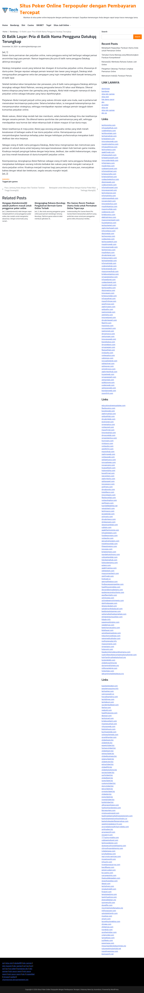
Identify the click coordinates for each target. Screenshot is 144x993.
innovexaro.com (108, 293)
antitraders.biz (107, 829)
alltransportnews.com (110, 805)
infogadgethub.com (109, 128)
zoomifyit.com (107, 393)
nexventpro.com (108, 476)
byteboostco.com (108, 215)
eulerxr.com (106, 565)
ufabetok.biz (106, 794)
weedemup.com (108, 625)
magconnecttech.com (110, 573)
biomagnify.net (108, 954)
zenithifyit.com (107, 449)
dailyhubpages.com (109, 603)
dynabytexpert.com (109, 320)
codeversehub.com (109, 266)
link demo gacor (108, 99)
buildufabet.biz (108, 802)
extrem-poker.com (109, 870)
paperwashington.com (110, 622)
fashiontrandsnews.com (111, 808)
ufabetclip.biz (107, 743)
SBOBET (40, 25)
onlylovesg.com (108, 598)
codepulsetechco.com (110, 179)
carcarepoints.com (109, 875)
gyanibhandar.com (109, 737)
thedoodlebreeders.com (111, 878)
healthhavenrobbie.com (111, 587)
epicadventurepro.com (110, 541)
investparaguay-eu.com (111, 865)
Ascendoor (97, 989)
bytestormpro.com (109, 552)
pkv (103, 102)
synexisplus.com (108, 424)
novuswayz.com (108, 484)
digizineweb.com (108, 182)
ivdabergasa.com (108, 851)
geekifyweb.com (108, 152)
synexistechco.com (109, 438)
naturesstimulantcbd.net (111, 949)
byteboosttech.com (109, 721)
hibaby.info (106, 619)
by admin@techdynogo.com (30, 46)
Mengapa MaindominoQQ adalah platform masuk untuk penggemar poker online (17, 206)
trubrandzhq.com (108, 470)
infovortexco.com (108, 231)
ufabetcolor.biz (107, 762)
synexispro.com (108, 647)
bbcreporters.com (108, 810)
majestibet (30, 974)
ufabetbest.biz (107, 778)
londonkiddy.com (108, 660)
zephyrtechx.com (108, 479)
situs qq (105, 108)
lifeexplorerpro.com (109, 546)
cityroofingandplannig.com (112, 848)
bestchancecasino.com (111, 628)
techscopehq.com (109, 288)
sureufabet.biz (107, 781)
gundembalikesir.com (110, 705)
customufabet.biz (109, 783)
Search (104, 32)
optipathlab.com (108, 416)
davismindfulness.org (110, 665)
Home (5, 25)
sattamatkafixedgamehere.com (114, 614)
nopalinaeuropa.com (110, 951)
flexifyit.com (106, 323)
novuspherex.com (109, 462)
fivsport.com (106, 892)
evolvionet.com (108, 422)
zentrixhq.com (107, 315)
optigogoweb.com (109, 388)
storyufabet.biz (108, 786)
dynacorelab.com (108, 435)
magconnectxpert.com (110, 220)
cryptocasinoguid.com (110, 813)
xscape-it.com (107, 835)
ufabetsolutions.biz (109, 770)
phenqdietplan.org (109, 900)
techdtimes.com (108, 699)
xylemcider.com (108, 935)
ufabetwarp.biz (108, 740)
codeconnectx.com (109, 185)
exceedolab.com (108, 514)
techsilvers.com (108, 886)
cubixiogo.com (107, 358)
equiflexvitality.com (109, 595)
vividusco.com (107, 443)
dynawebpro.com (108, 345)
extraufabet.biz (108, 764)
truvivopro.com (108, 441)
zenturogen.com (108, 336)
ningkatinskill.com (109, 889)
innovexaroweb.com (110, 247)
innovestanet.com (109, 317)
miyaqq (6, 977)
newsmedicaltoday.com (111, 638)
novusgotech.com (109, 328)
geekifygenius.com (109, 568)
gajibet (13, 977)
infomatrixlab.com (109, 263)
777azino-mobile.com (110, 837)
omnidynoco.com (108, 369)
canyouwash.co (108, 694)
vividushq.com (107, 353)
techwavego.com (108, 236)
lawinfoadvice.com (109, 897)
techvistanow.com (109, 193)
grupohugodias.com (110, 881)
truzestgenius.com (109, 223)
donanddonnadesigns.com (112, 590)
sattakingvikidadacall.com (112, 609)
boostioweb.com (108, 411)
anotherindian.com (109, 932)
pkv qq (104, 113)
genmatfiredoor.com (110, 582)
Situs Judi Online (61, 25)
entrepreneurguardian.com (112, 617)
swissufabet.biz (108, 754)
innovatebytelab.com (110, 160)
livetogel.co (106, 579)
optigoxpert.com (108, 481)
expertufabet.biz (108, 745)
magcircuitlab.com (109, 209)
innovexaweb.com (109, 339)
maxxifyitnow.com (109, 301)
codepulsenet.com (109, 282)
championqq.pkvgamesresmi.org (15, 980)
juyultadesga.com (109, 854)
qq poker (105, 105)
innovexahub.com (109, 433)
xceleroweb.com (108, 385)
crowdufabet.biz (108, 800)
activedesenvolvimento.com (113, 600)
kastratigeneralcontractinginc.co (114, 819)
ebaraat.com (107, 716)
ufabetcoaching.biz (109, 663)
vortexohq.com (107, 538)
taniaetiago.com (108, 938)
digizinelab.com (108, 233)
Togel (48, 25)
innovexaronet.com (109, 190)
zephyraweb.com (108, 454)
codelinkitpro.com (109, 131)
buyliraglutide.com (109, 732)
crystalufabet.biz (108, 791)
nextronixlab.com (108, 312)
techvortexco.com (109, 150)
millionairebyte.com (109, 668)
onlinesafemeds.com (110, 735)
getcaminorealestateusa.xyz (113, 674)
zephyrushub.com (109, 414)
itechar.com (106, 707)
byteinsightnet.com (109, 177)
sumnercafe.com (108, 902)
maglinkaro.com (108, 252)
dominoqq (106, 89)
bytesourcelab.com (109, 296)
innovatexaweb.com (110, 141)
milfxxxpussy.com (109, 911)
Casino (31, 25)
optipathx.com (107, 309)
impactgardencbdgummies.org (114, 946)
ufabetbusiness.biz (109, 756)
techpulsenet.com (109, 225)
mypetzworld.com (109, 859)
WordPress (114, 989)
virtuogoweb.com (108, 726)
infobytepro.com (108, 163)
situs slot (105, 97)
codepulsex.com (108, 239)
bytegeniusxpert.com (110, 158)
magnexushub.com (109, 724)
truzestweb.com (108, 374)
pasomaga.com (108, 943)
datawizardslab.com (110, 525)
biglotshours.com (108, 729)
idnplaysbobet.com (109, 606)
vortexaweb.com (108, 457)
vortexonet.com (108, 427)
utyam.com (106, 919)
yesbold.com (107, 710)
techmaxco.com (108, 511)
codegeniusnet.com (109, 168)
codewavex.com (108, 212)
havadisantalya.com (110, 697)
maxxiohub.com (108, 452)
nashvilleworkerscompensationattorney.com (119, 655)
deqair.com (106, 884)
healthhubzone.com (109, 713)
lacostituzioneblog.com (111, 921)
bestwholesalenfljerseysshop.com (115, 821)
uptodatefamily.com (110, 913)
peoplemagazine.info (110, 689)
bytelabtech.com (108, 139)
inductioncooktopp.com (111, 636)
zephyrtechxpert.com (110, 228)
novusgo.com (107, 549)
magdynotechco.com (110, 144)
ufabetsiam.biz (108, 751)
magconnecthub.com (110, 271)
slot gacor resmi (15, 971)
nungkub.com (107, 930)
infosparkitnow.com (109, 147)
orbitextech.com (108, 571)
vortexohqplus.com (109, 500)
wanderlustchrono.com (111, 554)
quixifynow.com (108, 304)
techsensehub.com (109, 136)
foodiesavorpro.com (110, 535)
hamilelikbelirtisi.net (109, 506)
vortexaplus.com (108, 355)
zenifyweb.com (108, 576)
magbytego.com (108, 166)
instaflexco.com (108, 492)
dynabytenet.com (108, 255)
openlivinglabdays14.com (112, 824)
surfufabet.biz (107, 775)
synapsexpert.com (109, 377)
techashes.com (108, 691)
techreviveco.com (108, 250)
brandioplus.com (108, 342)
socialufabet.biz (108, 772)
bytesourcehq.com (109, 174)
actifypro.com (107, 487)
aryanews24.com (108, 832)
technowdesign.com (110, 843)
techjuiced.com (108, 718)
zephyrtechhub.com (109, 372)
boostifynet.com (108, 473)
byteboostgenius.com (110, 274)
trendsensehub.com (109, 560)
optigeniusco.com (109, 460)
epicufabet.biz (107, 789)
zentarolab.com (108, 380)
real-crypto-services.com (111, 856)
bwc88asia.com (108, 867)
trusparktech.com (108, 468)
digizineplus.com (108, 290)
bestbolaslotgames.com (111, 611)
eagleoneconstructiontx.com (113, 592)
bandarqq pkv (22, 969)
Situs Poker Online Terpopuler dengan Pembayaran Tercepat (78, 9)
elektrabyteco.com (109, 217)
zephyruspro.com (108, 307)
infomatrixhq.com (109, 196)
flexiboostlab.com (109, 498)
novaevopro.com (108, 465)
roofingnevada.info (109, 641)
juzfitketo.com (107, 940)
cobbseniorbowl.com (110, 840)
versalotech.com (108, 508)
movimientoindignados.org (112, 908)
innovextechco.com (109, 204)
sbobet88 (18, 963)
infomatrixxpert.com (110, 187)
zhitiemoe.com (107, 927)
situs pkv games (108, 94)
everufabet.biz (107, 797)
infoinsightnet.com (109, 171)
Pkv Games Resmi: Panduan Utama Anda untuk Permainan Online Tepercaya (82, 206)
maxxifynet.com (108, 430)
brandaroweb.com (109, 391)
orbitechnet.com (108, 363)
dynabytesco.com (109, 519)
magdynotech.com (109, 285)
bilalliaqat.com (107, 630)
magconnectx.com (109, 644)
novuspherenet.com (109, 361)
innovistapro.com (108, 495)
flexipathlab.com (108, 350)
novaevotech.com (109, 201)
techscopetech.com (109, 242)
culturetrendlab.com (109, 557)
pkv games (13, 182)
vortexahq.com (107, 446)
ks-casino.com (107, 873)
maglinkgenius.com (109, 206)
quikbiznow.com (108, 382)
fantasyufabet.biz (109, 748)
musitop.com (107, 916)
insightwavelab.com (110, 544)
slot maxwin (7, 966)
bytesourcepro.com (109, 258)
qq (3, 963)
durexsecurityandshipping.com (114, 846)
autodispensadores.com (111, 633)
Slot (23, 25)
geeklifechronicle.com (110, 530)
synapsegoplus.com (110, 277)
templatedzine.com (109, 894)
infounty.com (107, 862)
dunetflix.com (107, 905)
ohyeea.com (106, 924)
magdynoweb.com (109, 244)
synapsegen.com (108, 347)
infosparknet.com (109, 298)
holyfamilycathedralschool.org (114, 657)
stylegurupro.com (108, 522)
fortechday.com (108, 671)
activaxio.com (107, 517)
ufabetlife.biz (107, 767)
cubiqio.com (106, 527)
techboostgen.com (109, 133)
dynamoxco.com (108, 334)
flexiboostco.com (108, 408)
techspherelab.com (109, 261)
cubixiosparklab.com (110, 198)
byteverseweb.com (109, 269)
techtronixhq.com (108, 125)
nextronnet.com (108, 331)
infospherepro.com (109, 533)
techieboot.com (108, 702)
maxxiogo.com (107, 326)
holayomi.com (107, 649)
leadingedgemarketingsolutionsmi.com (117, 816)
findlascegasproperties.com (113, 584)
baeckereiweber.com (110, 686)
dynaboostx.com (108, 489)
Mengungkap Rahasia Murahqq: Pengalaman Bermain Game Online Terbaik (50, 206)
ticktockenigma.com (110, 563)
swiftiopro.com (108, 503)
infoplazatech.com (109, 155)
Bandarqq (14, 25)
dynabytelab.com (108, 419)
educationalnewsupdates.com (113, 405)
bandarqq (105, 91)
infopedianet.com (109, 280)
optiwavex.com (108, 366)
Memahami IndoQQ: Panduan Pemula (117, 76)
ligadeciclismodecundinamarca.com (116, 652)
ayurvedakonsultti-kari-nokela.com (115, 827)
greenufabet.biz (108, 759)
